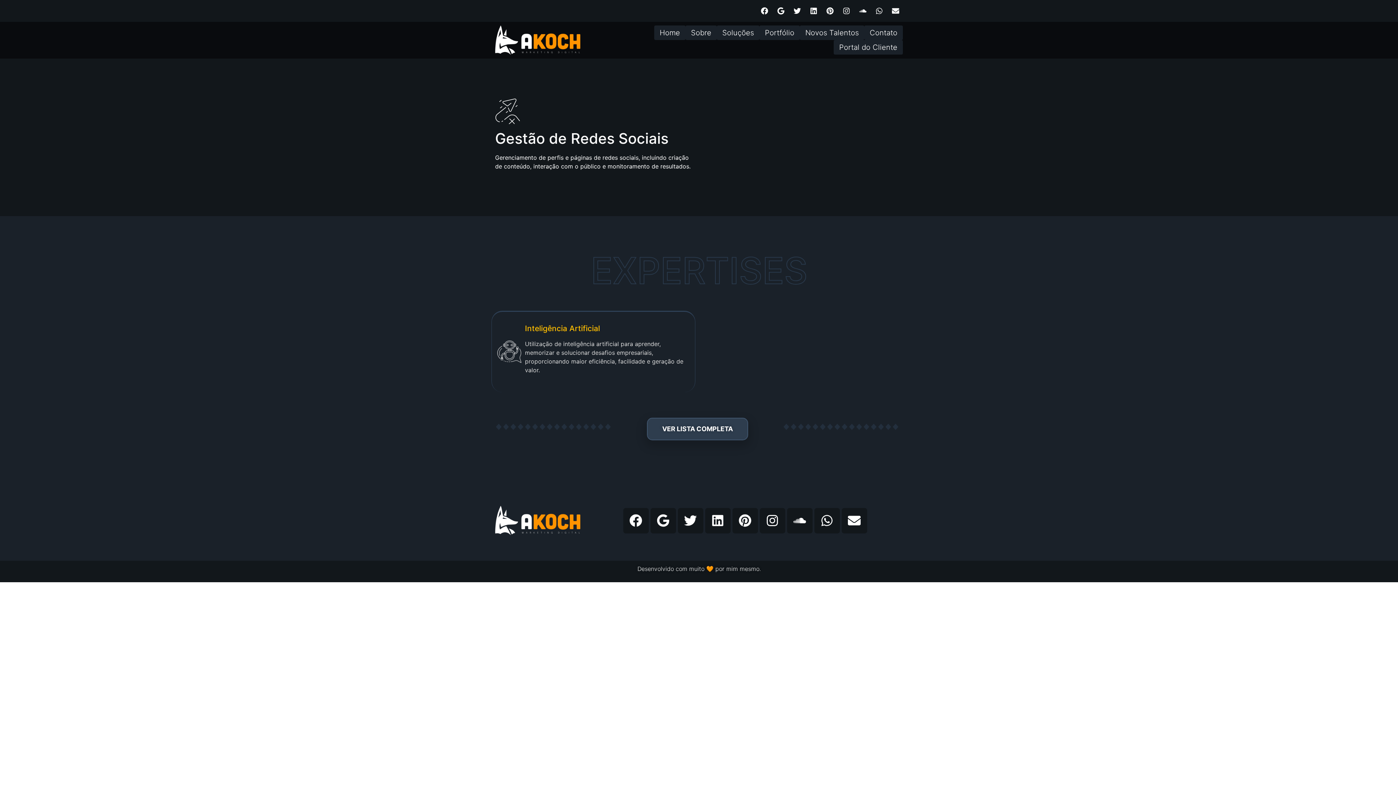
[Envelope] (895, 11)
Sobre (701, 32)
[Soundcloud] (863, 11)
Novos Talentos (832, 32)
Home (670, 32)
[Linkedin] (813, 11)
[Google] (781, 11)
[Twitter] (797, 11)
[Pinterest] (830, 11)
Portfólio (779, 32)
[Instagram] (846, 11)
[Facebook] (764, 11)
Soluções (738, 32)
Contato (883, 32)
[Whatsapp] (879, 11)
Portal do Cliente (868, 47)
